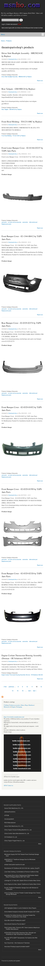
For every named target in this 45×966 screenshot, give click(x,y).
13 (41, 687)
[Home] (21, 5)
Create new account (12, 24)
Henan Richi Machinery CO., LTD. (13, 808)
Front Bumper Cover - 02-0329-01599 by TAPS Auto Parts (22, 490)
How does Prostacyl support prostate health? (17, 946)
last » (34, 691)
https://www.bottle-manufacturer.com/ (14, 717)
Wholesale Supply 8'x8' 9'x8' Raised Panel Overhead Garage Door (21, 855)
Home (3, 41)
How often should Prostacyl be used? (14, 920)
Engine (13, 707)
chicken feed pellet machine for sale (14, 864)
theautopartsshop (12, 59)
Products (9, 41)
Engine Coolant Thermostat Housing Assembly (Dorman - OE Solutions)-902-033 (22, 657)
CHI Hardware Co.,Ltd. (10, 837)
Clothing (6, 705)
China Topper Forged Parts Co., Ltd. (14, 840)
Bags (26, 705)
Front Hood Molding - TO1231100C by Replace (22, 121)
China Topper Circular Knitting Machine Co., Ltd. (18, 830)
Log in (3, 24)
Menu (3, 34)
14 (12, 691)
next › (30, 691)
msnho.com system (14, 961)
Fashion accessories (14, 705)
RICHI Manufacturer (10, 822)
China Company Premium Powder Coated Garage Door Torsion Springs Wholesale (22, 893)
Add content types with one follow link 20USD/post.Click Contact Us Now (22, 28)
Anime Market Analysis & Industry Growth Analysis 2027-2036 (21, 911)
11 (32, 687)
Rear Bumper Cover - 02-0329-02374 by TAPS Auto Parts (21, 324)
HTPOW (6, 815)
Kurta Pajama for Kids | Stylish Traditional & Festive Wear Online (22, 884)
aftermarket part (33, 222)
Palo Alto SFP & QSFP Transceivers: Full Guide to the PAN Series (20, 938)
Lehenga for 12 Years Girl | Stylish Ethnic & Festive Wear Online (22, 880)
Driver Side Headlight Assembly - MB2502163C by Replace (22, 54)
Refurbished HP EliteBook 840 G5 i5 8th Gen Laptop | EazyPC (22, 868)
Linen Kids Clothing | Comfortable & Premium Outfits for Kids (21, 872)
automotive (25, 222)
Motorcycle (7, 707)
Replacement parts (6, 224)
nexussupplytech (9, 819)
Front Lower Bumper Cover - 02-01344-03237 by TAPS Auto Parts (22, 149)
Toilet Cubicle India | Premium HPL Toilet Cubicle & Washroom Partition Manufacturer (22, 928)
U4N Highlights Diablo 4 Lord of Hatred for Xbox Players (20, 908)
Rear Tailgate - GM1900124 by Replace (18, 88)
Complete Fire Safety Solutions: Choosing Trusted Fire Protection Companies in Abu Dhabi (19, 915)
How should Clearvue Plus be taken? (14, 924)
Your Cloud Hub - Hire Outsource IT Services (17, 943)
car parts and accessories (14, 222)
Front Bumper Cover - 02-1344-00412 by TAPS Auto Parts (22, 238)
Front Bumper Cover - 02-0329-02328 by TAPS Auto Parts (22, 575)
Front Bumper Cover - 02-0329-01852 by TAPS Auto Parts (22, 409)
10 (27, 687)
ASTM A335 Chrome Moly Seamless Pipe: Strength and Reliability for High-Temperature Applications (20, 933)
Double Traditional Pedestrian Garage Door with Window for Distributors (21, 888)
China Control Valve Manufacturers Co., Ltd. (16, 833)
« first (5, 687)
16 (22, 691)
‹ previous (11, 687)
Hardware (31, 705)
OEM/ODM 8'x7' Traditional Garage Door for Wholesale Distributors (19, 860)
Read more (40, 80)
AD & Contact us (8, 785)
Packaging (19, 707)
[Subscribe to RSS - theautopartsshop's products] (2, 696)
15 (17, 691)
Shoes (22, 705)
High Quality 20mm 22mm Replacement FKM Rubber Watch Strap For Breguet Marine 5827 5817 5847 (21, 876)
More (39, 844)
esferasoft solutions (9, 812)
